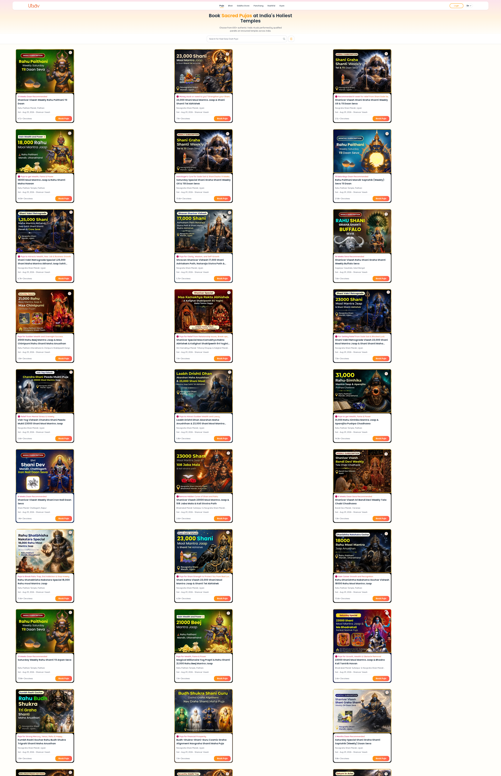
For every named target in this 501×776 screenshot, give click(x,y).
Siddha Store (243, 5)
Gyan (281, 5)
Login (456, 5)
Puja (221, 5)
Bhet (230, 5)
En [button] (468, 5)
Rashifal (271, 5)
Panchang (258, 5)
